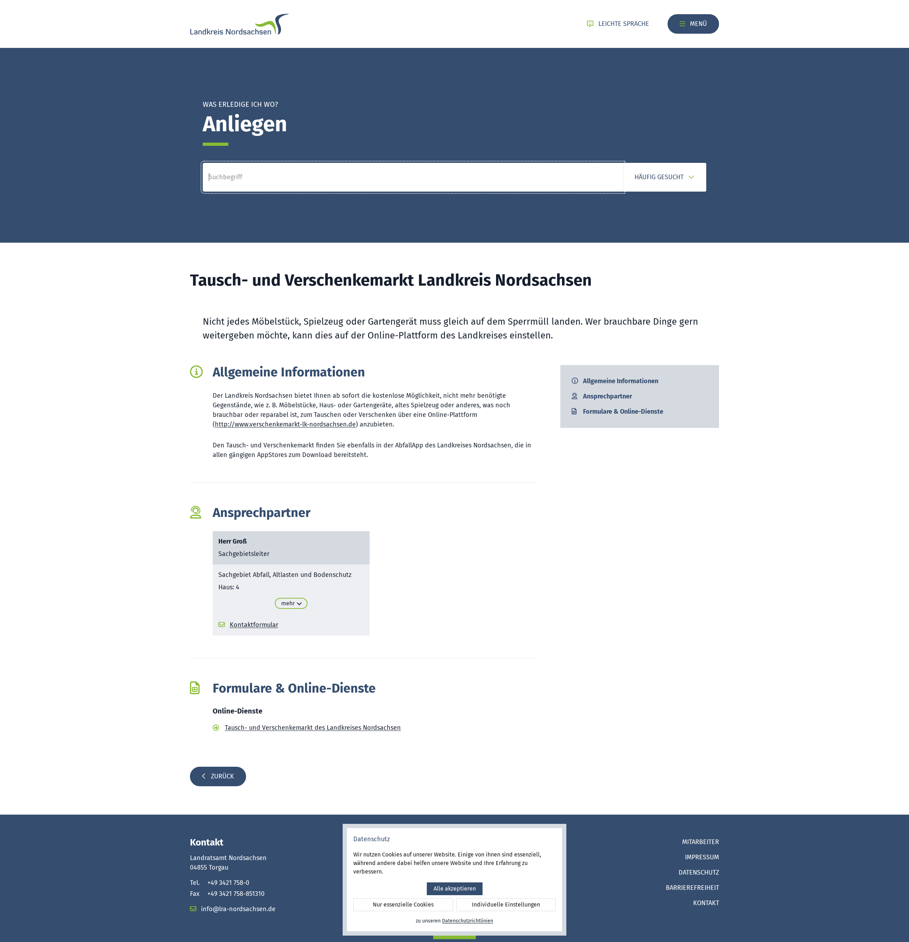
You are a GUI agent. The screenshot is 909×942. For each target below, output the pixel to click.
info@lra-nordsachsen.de (237, 909)
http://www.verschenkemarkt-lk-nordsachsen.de (285, 424)
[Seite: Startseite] (239, 24)
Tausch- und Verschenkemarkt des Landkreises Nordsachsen (313, 728)
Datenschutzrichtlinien (467, 921)
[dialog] (454, 880)
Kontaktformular (254, 625)
